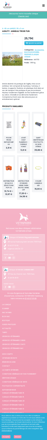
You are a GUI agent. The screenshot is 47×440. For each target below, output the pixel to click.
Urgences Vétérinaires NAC (12, 348)
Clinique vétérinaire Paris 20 (13, 401)
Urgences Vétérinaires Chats (13, 344)
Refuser (17, 437)
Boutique (6, 320)
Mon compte (7, 354)
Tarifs (4, 332)
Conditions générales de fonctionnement (19, 374)
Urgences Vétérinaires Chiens (13, 340)
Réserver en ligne (9, 362)
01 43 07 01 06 (13, 245)
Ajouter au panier (35, 43)
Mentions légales (9, 378)
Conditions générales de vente (14, 382)
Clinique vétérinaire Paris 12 (13, 405)
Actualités (6, 328)
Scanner (5, 308)
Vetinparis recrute (9, 358)
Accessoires (39, 50)
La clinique (6, 304)
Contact (6, 366)
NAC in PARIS (6, 312)
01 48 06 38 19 (13, 278)
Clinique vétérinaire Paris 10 (13, 409)
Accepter (6, 437)
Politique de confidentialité (13, 386)
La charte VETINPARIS (10, 370)
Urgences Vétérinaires (11, 336)
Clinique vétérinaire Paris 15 (13, 397)
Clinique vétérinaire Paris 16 (13, 393)
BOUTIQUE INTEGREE (31, 52)
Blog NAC (6, 316)
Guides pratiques (9, 324)
